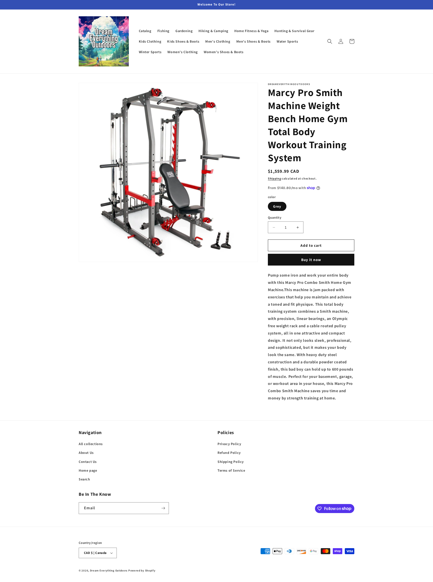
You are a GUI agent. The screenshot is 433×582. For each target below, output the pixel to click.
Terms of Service (231, 470)
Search (84, 479)
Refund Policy (229, 452)
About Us (86, 452)
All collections (91, 444)
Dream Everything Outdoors (109, 570)
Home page (88, 470)
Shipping (274, 178)
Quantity (274, 217)
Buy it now (311, 259)
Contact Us (88, 461)
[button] (329, 41)
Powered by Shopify (142, 570)
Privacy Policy (229, 444)
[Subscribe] (163, 508)
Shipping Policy (231, 461)
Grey (277, 206)
